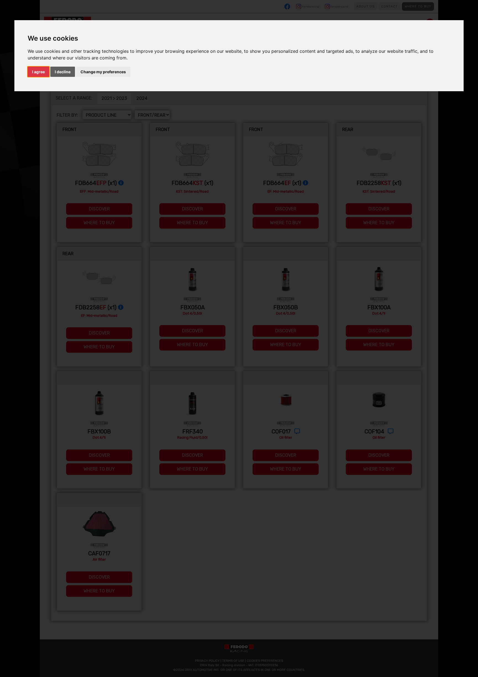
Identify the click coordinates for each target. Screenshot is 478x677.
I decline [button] (63, 71)
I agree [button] (38, 71)
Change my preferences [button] (103, 71)
